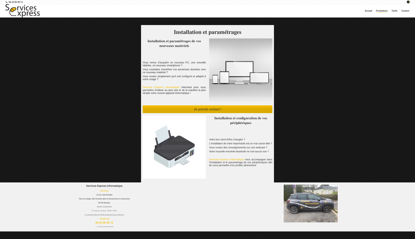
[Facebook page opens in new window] (408, 2)
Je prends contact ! (207, 109)
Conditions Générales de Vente (106, 226)
